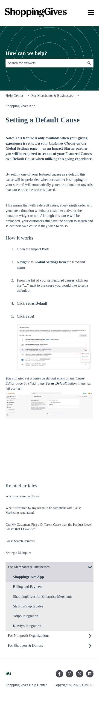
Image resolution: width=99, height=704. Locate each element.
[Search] (89, 63)
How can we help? (26, 53)
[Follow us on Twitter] (79, 673)
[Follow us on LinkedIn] (89, 673)
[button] (89, 567)
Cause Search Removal (20, 541)
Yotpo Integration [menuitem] (25, 616)
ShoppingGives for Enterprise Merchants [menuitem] (42, 596)
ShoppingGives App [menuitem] (28, 577)
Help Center (14, 95)
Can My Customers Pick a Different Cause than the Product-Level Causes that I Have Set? (49, 527)
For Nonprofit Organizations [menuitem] (28, 635)
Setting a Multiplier (18, 553)
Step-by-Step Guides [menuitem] (28, 606)
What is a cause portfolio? (22, 496)
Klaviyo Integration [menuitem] (27, 626)
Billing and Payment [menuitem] (28, 587)
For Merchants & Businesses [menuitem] (29, 567)
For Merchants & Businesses (52, 95)
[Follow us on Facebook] (59, 673)
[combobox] (45, 63)
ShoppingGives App (20, 106)
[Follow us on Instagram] (69, 673)
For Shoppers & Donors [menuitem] (25, 645)
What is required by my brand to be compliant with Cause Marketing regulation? (43, 510)
